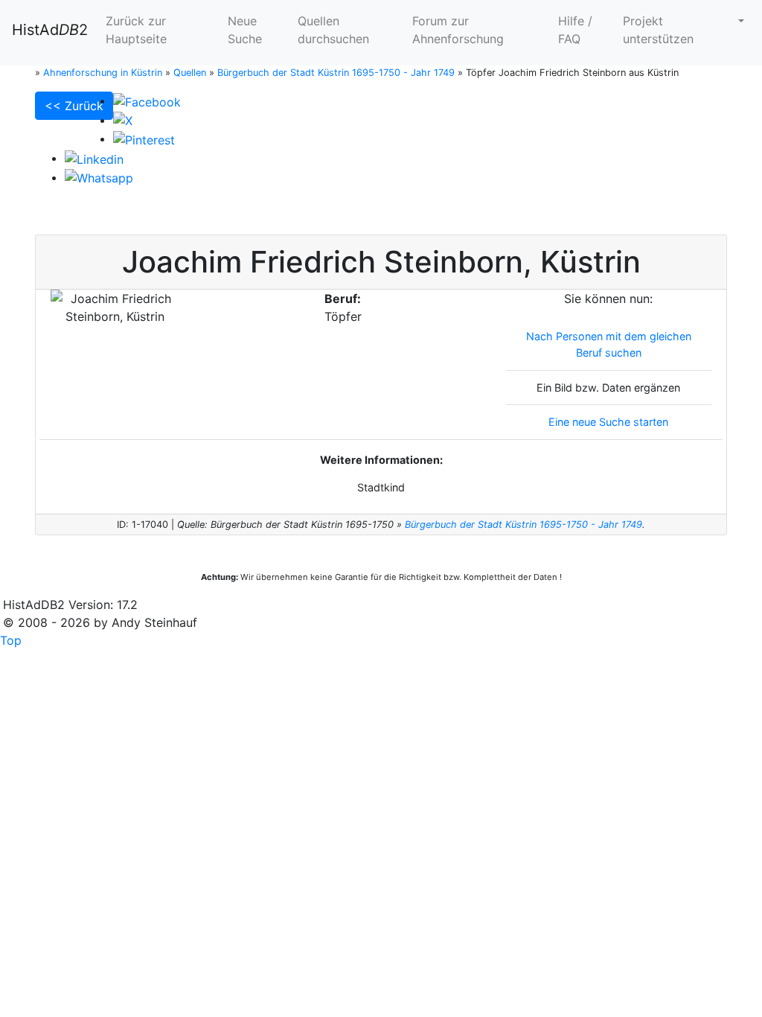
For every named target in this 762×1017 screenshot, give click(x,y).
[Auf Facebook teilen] (147, 100)
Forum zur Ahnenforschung (458, 29)
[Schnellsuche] (739, 21)
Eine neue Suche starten (608, 421)
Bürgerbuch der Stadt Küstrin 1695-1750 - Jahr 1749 (523, 524)
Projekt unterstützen (658, 29)
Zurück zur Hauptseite (136, 29)
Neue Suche (245, 29)
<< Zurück (74, 105)
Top (11, 640)
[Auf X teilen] (122, 119)
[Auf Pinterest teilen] (144, 138)
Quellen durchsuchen (333, 29)
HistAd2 (50, 30)
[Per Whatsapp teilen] (99, 177)
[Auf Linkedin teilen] (94, 157)
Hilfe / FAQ (575, 29)
